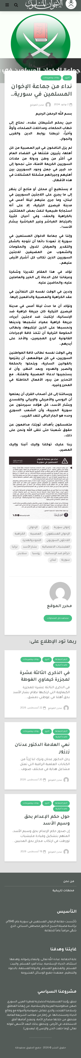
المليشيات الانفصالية (56, 547)
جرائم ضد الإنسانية (57, 553)
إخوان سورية (62, 527)
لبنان (53, 560)
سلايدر (22, 553)
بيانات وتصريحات (51, 78)
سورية (65, 560)
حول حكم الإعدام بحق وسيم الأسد (47, 820)
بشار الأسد (30, 547)
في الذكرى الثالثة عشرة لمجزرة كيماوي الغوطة (45, 677)
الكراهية (20, 534)
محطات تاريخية (63, 890)
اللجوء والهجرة (31, 540)
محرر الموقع (37, 105)
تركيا (15, 547)
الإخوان (33, 527)
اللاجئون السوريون (58, 540)
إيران (46, 527)
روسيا (36, 553)
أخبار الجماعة (61, 660)
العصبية (35, 534)
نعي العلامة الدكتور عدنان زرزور (42, 748)
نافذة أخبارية (61, 665)
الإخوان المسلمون (58, 534)
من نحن (68, 881)
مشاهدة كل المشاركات (58, 618)
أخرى (67, 78)
